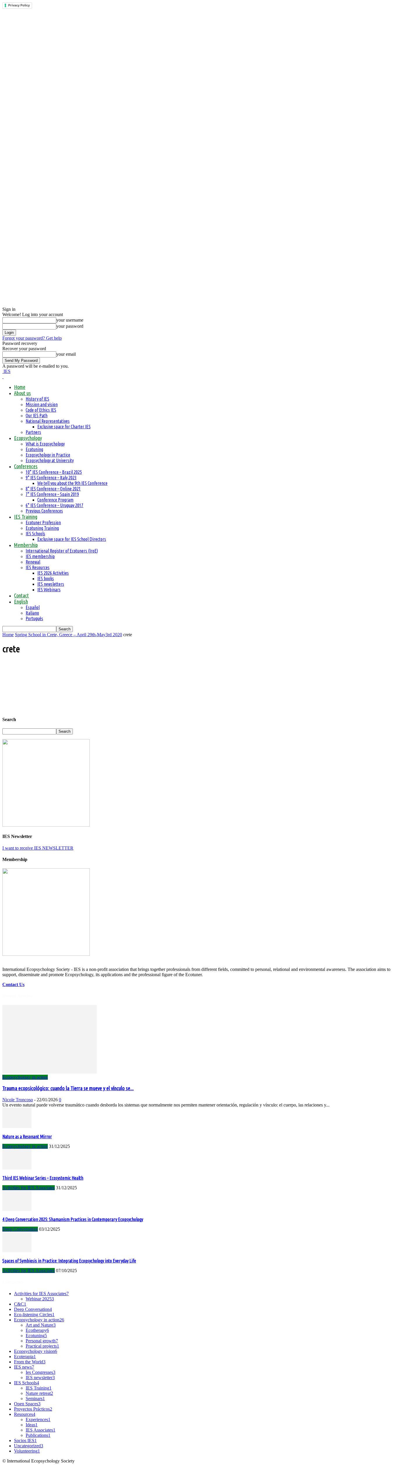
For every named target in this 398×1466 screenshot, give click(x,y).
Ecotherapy (37, 1330)
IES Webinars (49, 589)
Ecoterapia (25, 1356)
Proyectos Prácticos (33, 1409)
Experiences (38, 1419)
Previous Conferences (44, 510)
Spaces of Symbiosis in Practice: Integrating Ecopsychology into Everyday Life (69, 1260)
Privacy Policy (19, 5)
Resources (24, 1414)
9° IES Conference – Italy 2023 (51, 477)
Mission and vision (42, 404)
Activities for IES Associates (28, 1187)
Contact (21, 595)
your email (66, 354)
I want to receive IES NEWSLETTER (37, 848)
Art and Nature (41, 1325)
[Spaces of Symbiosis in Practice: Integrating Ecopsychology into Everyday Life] (16, 1250)
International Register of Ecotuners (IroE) (62, 550)
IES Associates (40, 1430)
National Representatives (48, 421)
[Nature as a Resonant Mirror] (16, 1126)
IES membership (40, 556)
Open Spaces (27, 1403)
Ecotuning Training (42, 528)
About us (22, 393)
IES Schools (35, 533)
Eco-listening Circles (34, 1314)
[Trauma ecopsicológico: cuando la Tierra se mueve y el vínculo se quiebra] (49, 1071)
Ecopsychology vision (35, 1351)
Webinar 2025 (40, 1298)
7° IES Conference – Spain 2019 (52, 494)
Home (19, 387)
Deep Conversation (20, 1229)
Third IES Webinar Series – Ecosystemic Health (42, 1178)
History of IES (37, 398)
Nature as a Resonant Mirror (27, 1136)
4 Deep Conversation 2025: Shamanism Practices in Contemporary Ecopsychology (72, 1219)
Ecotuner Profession (43, 522)
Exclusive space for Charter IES (64, 426)
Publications (38, 1435)
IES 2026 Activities (53, 573)
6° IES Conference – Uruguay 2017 (54, 505)
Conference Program (55, 499)
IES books (45, 578)
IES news (24, 1367)
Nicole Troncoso (17, 1099)
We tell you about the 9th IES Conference (72, 483)
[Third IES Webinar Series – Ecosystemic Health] (16, 1167)
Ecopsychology (28, 438)
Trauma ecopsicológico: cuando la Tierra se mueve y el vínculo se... (68, 1088)
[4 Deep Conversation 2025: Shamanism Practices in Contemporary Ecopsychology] (16, 1209)
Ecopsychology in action (25, 1077)
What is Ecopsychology (45, 443)
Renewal (33, 561)
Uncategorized (28, 1445)
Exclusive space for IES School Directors (71, 539)
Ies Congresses (40, 1372)
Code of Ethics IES (41, 410)
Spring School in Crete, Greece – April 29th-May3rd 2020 (68, 634)
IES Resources (38, 567)
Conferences (26, 466)
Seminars (35, 1398)
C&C (20, 1304)
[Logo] (2, 376)
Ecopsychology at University (50, 460)
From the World (29, 1361)
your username (69, 320)
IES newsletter (40, 1377)
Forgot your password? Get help (32, 338)
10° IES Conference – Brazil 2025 (54, 472)
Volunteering (27, 1451)
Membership (26, 545)
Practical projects (42, 1346)
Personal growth (42, 1340)
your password (69, 326)
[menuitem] (21, 601)
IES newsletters (50, 584)
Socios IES (25, 1440)
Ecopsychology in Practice (48, 454)
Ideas (32, 1424)
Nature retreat (39, 1393)
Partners (33, 432)
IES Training (25, 517)
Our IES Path (36, 415)
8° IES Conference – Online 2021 (53, 488)
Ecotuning (34, 449)
